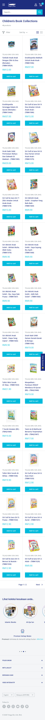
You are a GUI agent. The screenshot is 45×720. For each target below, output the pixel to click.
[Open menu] (3, 5)
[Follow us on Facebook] (4, 706)
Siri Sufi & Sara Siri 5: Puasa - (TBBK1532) (10, 518)
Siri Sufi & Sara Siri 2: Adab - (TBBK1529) (33, 560)
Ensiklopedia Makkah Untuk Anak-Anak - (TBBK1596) (33, 60)
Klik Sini (40, 639)
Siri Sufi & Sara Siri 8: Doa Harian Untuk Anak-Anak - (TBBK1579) (33, 155)
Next (38, 584)
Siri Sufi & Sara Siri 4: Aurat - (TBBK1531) (33, 518)
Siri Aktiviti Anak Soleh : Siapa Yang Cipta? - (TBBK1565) (10, 338)
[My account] (36, 4)
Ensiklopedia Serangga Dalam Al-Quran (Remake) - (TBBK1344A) (10, 108)
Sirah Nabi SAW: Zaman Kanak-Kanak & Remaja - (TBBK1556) (33, 339)
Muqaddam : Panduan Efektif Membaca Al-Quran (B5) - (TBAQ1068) (33, 386)
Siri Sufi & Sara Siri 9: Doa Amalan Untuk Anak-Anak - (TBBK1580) (33, 108)
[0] (40, 4)
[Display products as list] (41, 32)
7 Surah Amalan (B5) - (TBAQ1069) (11, 430)
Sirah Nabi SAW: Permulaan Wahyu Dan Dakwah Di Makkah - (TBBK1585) (10, 155)
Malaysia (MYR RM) (22, 695)
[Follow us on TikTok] (22, 706)
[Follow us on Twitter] (8, 706)
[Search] (40, 12)
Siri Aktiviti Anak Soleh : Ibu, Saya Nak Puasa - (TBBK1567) (11, 294)
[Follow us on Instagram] (13, 706)
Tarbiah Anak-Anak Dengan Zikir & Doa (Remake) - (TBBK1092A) (10, 62)
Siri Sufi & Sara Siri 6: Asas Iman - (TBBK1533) (33, 475)
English (6, 695)
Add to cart (11, 76)
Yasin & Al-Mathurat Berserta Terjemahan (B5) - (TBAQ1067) (33, 431)
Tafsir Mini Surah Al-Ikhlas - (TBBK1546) (10, 474)
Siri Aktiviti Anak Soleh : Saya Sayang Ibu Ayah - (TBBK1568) (33, 249)
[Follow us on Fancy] (27, 706)
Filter (8, 32)
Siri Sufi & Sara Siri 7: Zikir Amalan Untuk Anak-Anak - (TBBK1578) (10, 202)
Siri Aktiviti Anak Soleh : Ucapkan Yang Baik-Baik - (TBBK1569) (33, 202)
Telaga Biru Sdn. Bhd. (10, 54)
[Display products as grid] (37, 32)
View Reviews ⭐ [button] (43, 362)
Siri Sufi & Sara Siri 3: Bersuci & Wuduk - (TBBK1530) (10, 561)
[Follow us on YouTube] (17, 706)
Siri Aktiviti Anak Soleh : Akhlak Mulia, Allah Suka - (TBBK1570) (10, 249)
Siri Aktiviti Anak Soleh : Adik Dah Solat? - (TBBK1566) (32, 294)
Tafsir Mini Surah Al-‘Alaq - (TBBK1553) (10, 383)
